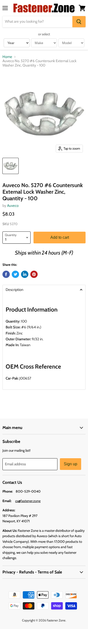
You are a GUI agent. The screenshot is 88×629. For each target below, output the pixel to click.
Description (14, 290)
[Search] (79, 21)
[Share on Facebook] (6, 274)
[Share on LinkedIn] (24, 274)
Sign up (70, 464)
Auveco (13, 205)
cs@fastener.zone (28, 501)
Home (7, 57)
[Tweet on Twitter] (15, 274)
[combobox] (37, 21)
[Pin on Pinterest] (34, 274)
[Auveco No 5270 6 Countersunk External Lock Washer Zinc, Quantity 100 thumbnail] (10, 166)
